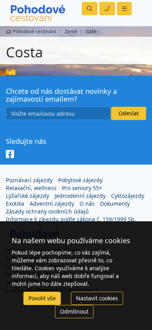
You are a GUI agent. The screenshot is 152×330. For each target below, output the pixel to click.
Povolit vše (42, 298)
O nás (87, 203)
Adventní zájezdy (52, 203)
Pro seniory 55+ (82, 188)
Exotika (15, 203)
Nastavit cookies (97, 298)
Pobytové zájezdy (80, 180)
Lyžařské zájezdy (27, 195)
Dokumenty (115, 203)
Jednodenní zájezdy (80, 195)
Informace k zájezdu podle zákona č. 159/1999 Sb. (71, 219)
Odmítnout (74, 311)
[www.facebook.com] (10, 154)
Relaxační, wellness (31, 188)
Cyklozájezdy (127, 195)
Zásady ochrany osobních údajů (47, 211)
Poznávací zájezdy (29, 180)
